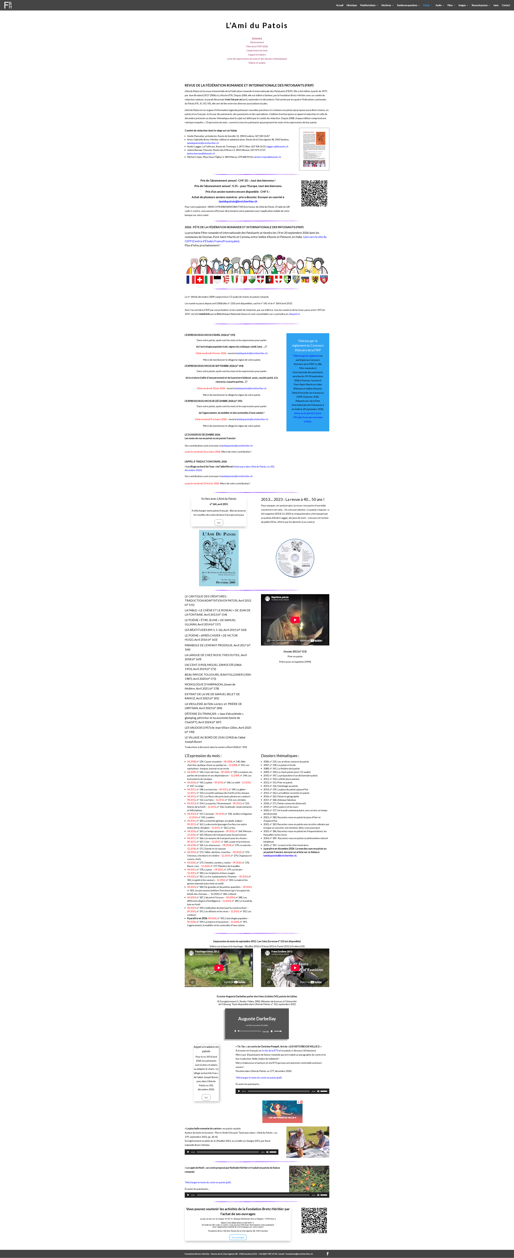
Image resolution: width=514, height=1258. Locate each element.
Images (462, 5)
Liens (496, 5)
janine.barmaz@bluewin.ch (201, 153)
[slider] (277, 1031)
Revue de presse (479, 5)
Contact (506, 5)
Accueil (339, 5)
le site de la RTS (270, 1050)
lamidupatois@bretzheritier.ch (203, 142)
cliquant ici (294, 313)
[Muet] (272, 1031)
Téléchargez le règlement (306, 355)
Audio (438, 5)
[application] (257, 1031)
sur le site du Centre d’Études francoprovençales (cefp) (308, 417)
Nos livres (386, 5)
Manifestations (367, 5)
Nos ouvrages (238, 1237)
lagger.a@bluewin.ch (277, 146)
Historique (352, 5)
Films (449, 5)
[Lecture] (235, 1031)
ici (218, 522)
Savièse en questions (407, 5)
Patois (426, 5)
